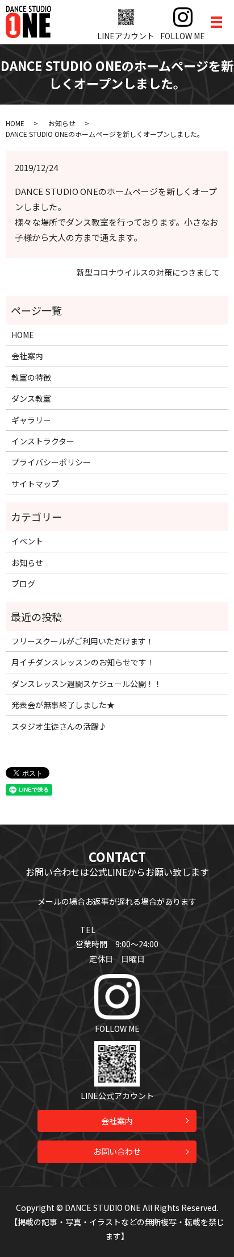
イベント (27, 541)
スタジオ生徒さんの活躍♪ (59, 726)
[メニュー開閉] (216, 22)
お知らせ (62, 123)
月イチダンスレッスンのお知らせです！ (82, 662)
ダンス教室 (31, 398)
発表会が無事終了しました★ (63, 704)
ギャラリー (31, 420)
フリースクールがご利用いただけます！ (82, 641)
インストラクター (42, 441)
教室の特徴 (31, 377)
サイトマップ (35, 483)
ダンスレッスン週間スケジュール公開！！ (86, 683)
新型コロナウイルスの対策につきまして (148, 272)
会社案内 (27, 355)
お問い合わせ (117, 1151)
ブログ (23, 583)
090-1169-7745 (125, 929)
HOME (15, 123)
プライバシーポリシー (51, 462)
